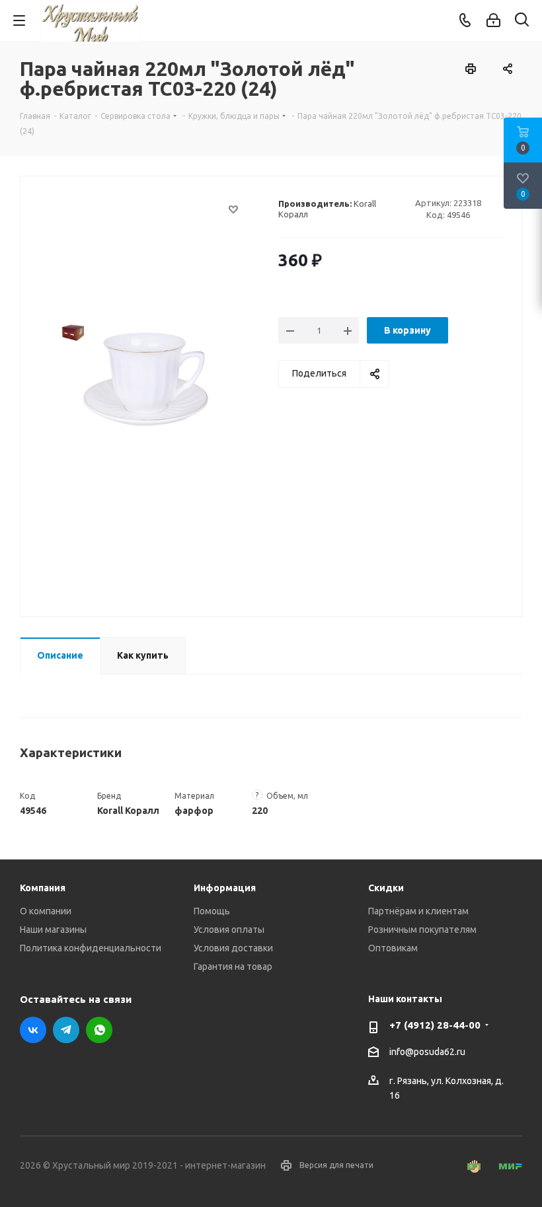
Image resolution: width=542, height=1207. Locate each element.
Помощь (212, 911)
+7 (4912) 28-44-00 (435, 1025)
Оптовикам (393, 948)
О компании (45, 911)
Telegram (66, 1030)
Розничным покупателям (422, 929)
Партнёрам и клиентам (418, 911)
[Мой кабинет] (493, 20)
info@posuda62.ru (427, 1051)
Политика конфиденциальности (90, 948)
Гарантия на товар (233, 966)
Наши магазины (53, 929)
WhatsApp (99, 1030)
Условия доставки (233, 948)
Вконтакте (33, 1030)
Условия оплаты (229, 929)
